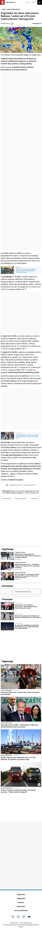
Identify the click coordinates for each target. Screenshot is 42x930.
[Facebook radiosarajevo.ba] (13, 917)
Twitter (8, 492)
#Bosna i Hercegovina (20, 498)
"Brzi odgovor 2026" (20, 552)
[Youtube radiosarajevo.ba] (29, 917)
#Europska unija (6, 498)
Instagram (19, 492)
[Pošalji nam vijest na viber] (24, 917)
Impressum (21, 898)
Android (28, 491)
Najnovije (7, 661)
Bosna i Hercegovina (13, 9)
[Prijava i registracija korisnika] (32, 2)
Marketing (21, 894)
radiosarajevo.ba (27, 923)
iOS (32, 491)
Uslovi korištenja (21, 910)
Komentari (7, 585)
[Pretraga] (29, 2)
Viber (34, 492)
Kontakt (21, 902)
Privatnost (21, 906)
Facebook (13, 492)
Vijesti (4, 9)
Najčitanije (7, 549)
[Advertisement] (21, 161)
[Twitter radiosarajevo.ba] (18, 917)
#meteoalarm (34, 498)
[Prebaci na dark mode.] (27, 2)
